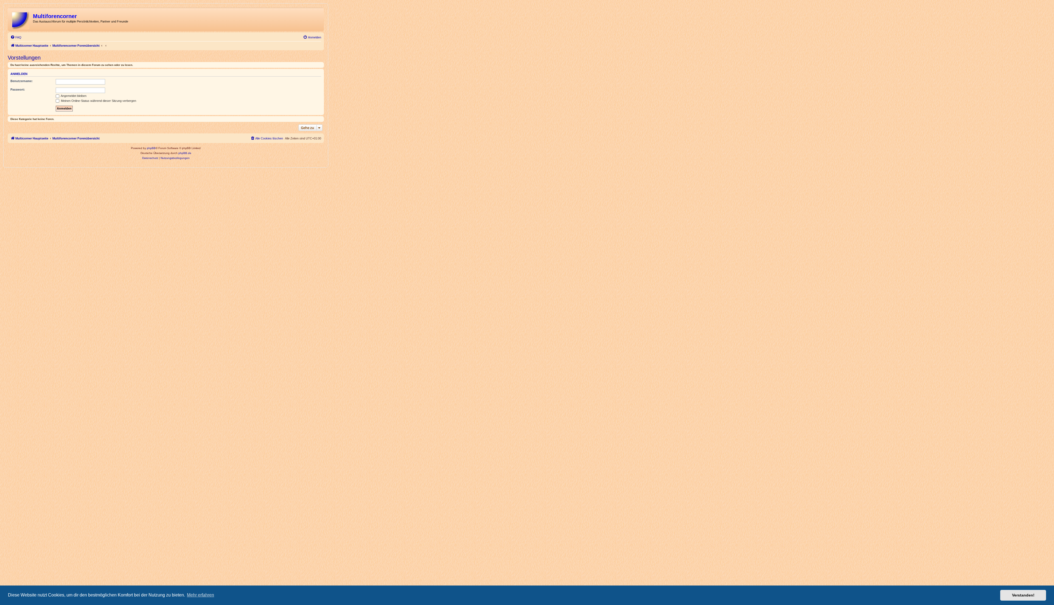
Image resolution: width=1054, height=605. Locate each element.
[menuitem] (15, 37)
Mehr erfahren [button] (200, 595)
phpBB (151, 148)
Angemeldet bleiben (73, 95)
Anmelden (18, 73)
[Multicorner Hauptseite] (21, 19)
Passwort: (17, 89)
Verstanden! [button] (1023, 595)
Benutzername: (21, 81)
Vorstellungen (24, 58)
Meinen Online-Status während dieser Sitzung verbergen (98, 100)
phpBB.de (184, 153)
